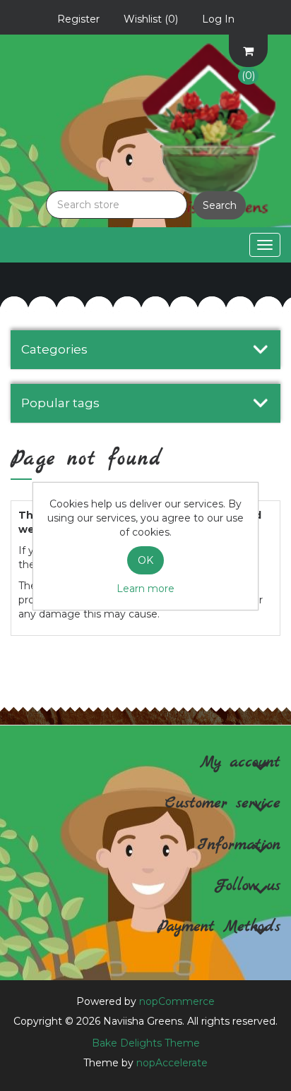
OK (145, 560)
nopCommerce (177, 1001)
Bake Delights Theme (146, 1043)
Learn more (145, 588)
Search (220, 205)
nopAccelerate (172, 1062)
